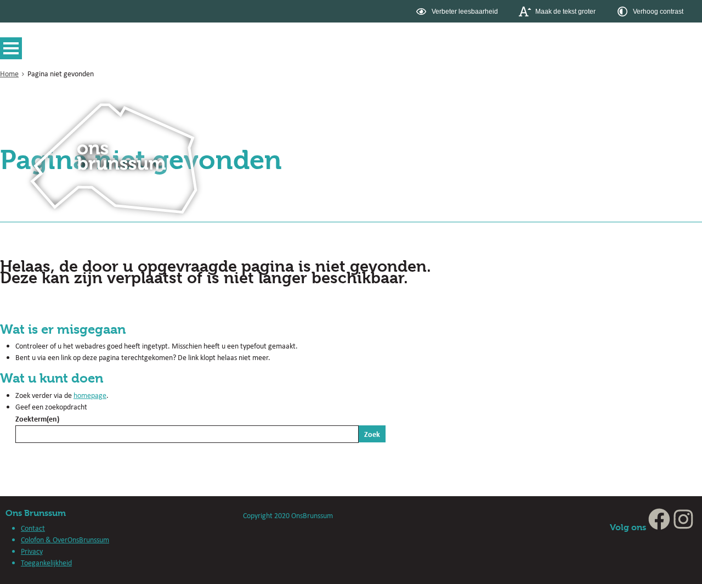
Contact (33, 528)
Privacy (32, 551)
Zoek (372, 434)
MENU (13, 48)
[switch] (458, 11)
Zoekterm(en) (37, 418)
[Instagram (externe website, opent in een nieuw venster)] (683, 527)
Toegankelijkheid (46, 563)
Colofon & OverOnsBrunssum (65, 539)
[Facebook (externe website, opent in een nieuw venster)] (659, 527)
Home (9, 73)
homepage (89, 395)
